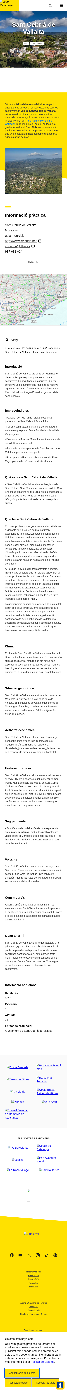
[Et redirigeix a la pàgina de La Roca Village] (18, 1170)
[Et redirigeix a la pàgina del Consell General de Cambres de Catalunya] (17, 1114)
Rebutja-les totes (18, 1382)
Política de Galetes (42, 1361)
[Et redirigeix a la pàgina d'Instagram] (38, 1255)
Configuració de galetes (22, 1373)
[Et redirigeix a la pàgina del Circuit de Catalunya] (49, 1147)
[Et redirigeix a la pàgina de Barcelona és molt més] (49, 1067)
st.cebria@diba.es (17, 246)
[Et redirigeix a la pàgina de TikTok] (46, 1255)
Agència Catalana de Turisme (33, 1303)
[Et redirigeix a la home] (9, 5)
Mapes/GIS (33, 1279)
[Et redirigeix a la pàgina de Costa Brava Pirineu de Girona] (49, 1091)
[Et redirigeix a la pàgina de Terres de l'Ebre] (18, 1079)
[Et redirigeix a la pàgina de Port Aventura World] (49, 1159)
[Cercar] (50, 5)
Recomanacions (33, 1272)
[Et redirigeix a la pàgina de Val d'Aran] (49, 1102)
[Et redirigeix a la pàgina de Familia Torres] (49, 1170)
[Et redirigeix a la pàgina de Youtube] (20, 1255)
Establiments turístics (33, 1330)
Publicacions (33, 1275)
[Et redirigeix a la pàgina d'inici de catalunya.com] (33, 1237)
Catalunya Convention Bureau (33, 1314)
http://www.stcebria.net (21, 241)
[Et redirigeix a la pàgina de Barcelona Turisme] (49, 1079)
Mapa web (33, 1287)
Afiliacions (33, 1306)
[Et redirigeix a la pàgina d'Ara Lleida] (17, 1091)
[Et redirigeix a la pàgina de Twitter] (29, 1255)
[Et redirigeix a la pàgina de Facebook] (12, 1255)
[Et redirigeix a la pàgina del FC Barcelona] (18, 1148)
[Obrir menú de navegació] (61, 5)
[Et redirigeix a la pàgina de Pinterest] (55, 1255)
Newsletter (33, 1283)
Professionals (33, 1310)
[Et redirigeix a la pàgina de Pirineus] (17, 1102)
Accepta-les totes (45, 1382)
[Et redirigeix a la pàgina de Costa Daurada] (17, 1067)
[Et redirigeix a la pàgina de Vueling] (18, 1160)
